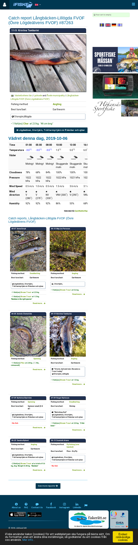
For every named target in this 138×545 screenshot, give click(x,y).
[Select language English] (108, 25)
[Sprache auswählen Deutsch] (114, 25)
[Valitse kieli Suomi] (120, 25)
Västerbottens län (23, 95)
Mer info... (28, 539)
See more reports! (47, 486)
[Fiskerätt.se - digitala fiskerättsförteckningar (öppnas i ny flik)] (89, 519)
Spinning (37, 359)
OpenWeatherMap (81, 211)
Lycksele (38, 95)
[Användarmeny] (4, 4)
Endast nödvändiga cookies (123, 537)
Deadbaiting (35, 273)
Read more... (38, 303)
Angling (57, 104)
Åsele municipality (55, 95)
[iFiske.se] (22, 4)
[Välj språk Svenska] (102, 25)
